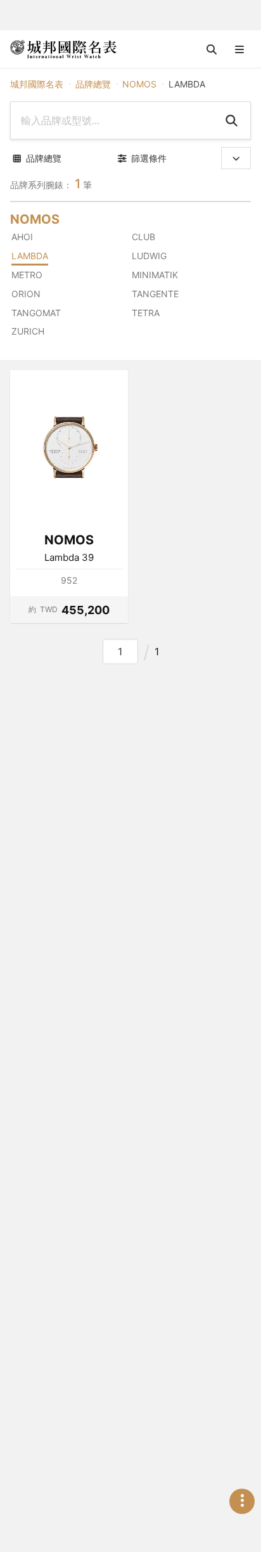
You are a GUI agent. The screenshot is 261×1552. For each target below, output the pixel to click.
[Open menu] (239, 49)
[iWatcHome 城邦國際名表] (63, 49)
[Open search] (211, 49)
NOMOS (139, 84)
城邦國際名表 (36, 84)
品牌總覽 (93, 84)
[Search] (231, 120)
